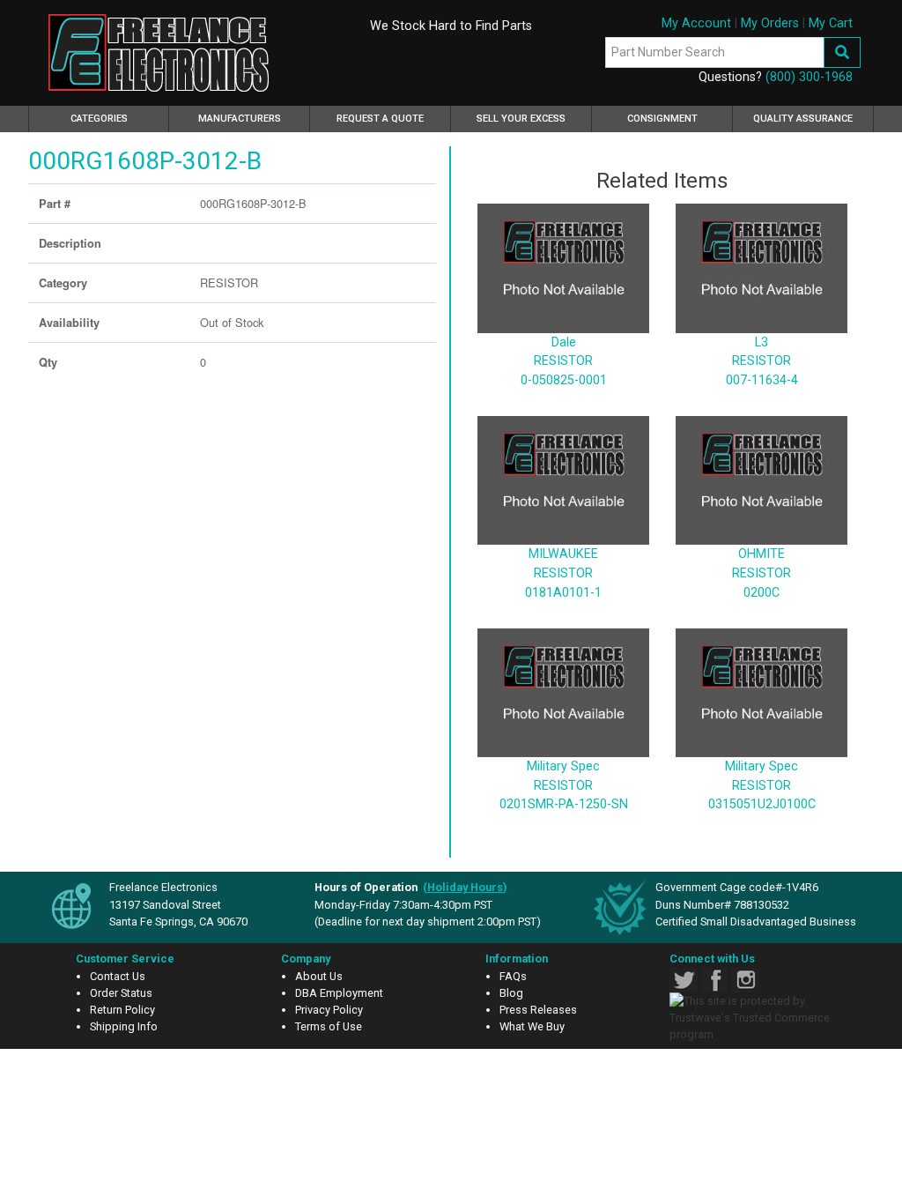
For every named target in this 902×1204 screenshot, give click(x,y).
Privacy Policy (329, 1009)
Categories (119, 118)
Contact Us (117, 976)
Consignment (662, 118)
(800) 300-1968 (809, 77)
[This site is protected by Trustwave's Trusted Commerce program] (758, 1018)
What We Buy (532, 1026)
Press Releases (538, 1009)
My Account (696, 23)
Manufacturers (239, 118)
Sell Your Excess (521, 118)
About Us (319, 976)
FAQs (513, 976)
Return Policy (122, 1009)
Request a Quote (380, 118)
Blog (511, 993)
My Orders (770, 23)
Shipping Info (124, 1026)
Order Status (121, 993)
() (465, 887)
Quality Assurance (803, 118)
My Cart (831, 23)
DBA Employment (339, 993)
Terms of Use (328, 1026)
